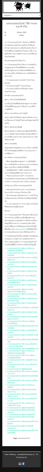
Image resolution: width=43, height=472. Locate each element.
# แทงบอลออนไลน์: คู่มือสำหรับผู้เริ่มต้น (21, 408)
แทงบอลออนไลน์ (21, 229)
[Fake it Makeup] (21, 7)
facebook (23, 463)
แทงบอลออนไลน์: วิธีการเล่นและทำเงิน (21, 25)
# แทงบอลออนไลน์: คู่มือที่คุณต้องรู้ (19, 369)
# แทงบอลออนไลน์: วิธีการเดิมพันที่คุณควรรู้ (22, 348)
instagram (20, 463)
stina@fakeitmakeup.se (25, 454)
